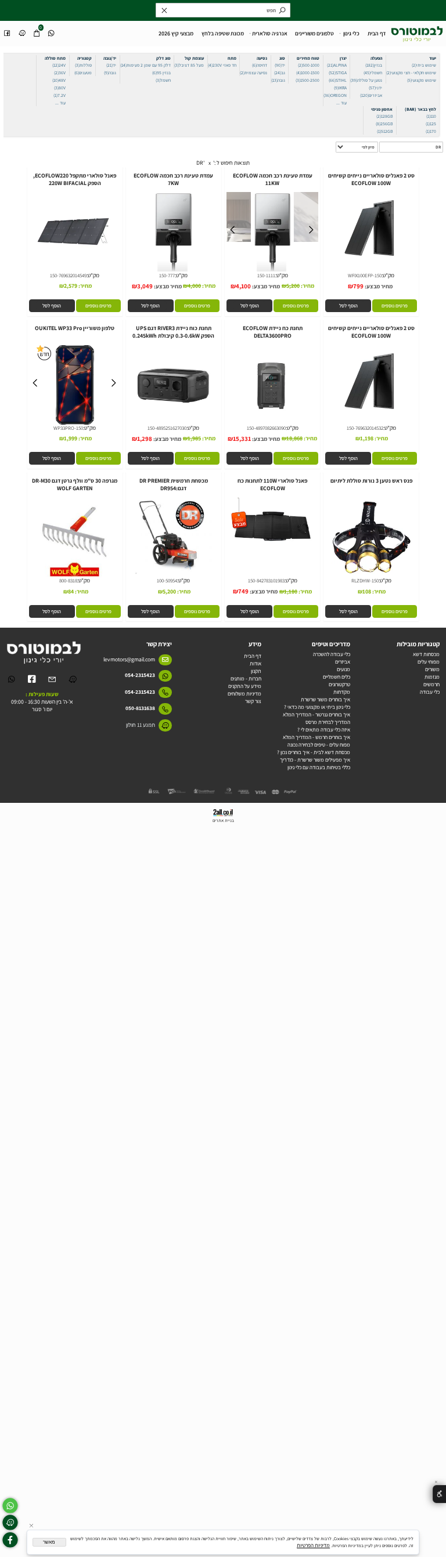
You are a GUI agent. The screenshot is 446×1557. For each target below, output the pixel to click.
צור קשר (253, 701)
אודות (255, 663)
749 (243, 591)
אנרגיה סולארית (269, 33)
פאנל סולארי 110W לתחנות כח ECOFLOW (272, 484)
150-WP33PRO (68, 428)
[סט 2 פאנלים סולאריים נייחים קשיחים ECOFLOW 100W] (371, 271)
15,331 (242, 438)
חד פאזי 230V (222, 65)
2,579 (70, 285)
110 (431, 116)
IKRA (340, 87)
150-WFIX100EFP (365, 275)
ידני (375, 87)
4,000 (194, 285)
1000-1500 (307, 72)
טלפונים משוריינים (314, 33)
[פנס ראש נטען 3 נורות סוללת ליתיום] (371, 577)
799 (358, 286)
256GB (384, 123)
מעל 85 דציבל (189, 65)
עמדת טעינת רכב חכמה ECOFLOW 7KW (173, 179)
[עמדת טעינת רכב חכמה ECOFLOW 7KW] (173, 271)
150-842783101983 (266, 580)
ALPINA (337, 65)
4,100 (243, 286)
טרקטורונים (339, 684)
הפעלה (376, 58)
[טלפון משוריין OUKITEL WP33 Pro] (74, 424)
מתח (232, 58)
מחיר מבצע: (378, 286)
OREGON (335, 95)
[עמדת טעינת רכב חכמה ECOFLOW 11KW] (273, 271)
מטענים (83, 72)
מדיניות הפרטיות (313, 1545)
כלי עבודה (430, 692)
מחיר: (307, 285)
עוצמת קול (194, 58)
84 (71, 591)
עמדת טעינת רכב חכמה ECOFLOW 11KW (272, 179)
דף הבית (377, 33)
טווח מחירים (308, 58)
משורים (432, 669)
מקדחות (341, 692)
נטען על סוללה (366, 80)
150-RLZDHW (365, 580)
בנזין (373, 65)
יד (280, 65)
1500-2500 (307, 80)
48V (59, 80)
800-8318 (68, 580)
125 (431, 123)
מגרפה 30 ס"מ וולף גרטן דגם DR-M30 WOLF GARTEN (74, 484)
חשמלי (373, 72)
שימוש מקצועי (421, 80)
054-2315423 (140, 675)
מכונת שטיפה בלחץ (223, 33)
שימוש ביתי (424, 65)
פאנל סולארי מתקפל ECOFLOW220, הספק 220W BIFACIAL (74, 179)
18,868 (294, 438)
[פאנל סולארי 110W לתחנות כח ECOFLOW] (272, 550)
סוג (282, 58)
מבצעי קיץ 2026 (176, 33)
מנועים (343, 669)
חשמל (163, 80)
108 (366, 591)
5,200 (293, 285)
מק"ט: (388, 275)
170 (431, 131)
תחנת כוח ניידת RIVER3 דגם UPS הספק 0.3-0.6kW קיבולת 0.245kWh (173, 331)
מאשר (49, 1542)
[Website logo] (417, 32)
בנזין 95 (161, 72)
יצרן (343, 58)
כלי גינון (351, 33)
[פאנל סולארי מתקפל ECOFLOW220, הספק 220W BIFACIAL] (74, 271)
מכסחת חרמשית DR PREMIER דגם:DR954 (173, 484)
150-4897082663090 (266, 428)
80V (60, 87)
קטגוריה (84, 58)
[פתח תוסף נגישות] (439, 1494)
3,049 (145, 286)
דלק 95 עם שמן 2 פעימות (145, 65)
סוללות (83, 65)
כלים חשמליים (336, 676)
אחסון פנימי (382, 109)
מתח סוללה (55, 58)
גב (279, 72)
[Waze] (22, 29)
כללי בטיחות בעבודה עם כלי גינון (318, 767)
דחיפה (259, 65)
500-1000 (308, 65)
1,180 (290, 591)
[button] (348, 305)
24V (59, 65)
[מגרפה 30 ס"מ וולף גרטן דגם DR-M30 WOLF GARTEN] (74, 577)
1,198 (366, 438)
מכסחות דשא (426, 654)
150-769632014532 (365, 428)
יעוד (432, 58)
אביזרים (371, 95)
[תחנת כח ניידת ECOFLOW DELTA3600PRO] (272, 424)
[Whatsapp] (51, 29)
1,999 (70, 438)
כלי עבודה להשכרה (331, 654)
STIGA (338, 72)
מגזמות (432, 676)
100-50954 (167, 580)
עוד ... (341, 103)
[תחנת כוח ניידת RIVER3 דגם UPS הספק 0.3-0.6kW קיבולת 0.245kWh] (173, 424)
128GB (384, 116)
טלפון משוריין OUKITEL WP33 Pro (74, 328)
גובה (278, 80)
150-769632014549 (68, 275)
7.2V (59, 95)
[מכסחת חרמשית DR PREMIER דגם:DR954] (173, 573)
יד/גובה (109, 58)
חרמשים (431, 684)
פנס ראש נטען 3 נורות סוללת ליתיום (371, 480)
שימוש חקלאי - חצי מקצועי (411, 72)
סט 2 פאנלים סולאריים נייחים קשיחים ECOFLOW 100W (371, 179)
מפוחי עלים (429, 661)
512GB (385, 131)
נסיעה (262, 58)
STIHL (338, 80)
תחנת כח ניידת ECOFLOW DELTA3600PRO (273, 331)
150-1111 (266, 275)
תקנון (256, 671)
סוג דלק (163, 58)
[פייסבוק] (7, 29)
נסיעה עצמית (253, 72)
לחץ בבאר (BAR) (420, 109)
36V (60, 72)
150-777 (167, 275)
